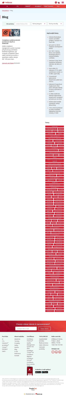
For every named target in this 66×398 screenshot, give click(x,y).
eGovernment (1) (58, 170)
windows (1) (58, 306)
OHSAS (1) (55, 196)
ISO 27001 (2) (59, 242)
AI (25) (54, 251)
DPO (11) (61, 220)
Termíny (16, 341)
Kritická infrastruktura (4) (54, 265)
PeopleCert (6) (59, 199)
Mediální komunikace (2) (52, 282)
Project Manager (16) (51, 128)
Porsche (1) (49, 242)
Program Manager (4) (54, 136)
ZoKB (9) (48, 145)
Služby (16, 345)
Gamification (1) (58, 204)
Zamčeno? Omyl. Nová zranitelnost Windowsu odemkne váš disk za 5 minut (55, 63)
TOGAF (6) (61, 145)
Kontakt (16, 355)
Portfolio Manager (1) (54, 177)
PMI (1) (47, 223)
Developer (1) (59, 311)
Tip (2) (49, 140)
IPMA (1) (53, 223)
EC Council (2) (50, 237)
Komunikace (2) (50, 280)
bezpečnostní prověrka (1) (55, 301)
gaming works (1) (58, 211)
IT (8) (54, 168)
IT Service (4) (49, 155)
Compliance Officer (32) (57, 232)
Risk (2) (61, 155)
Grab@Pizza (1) (50, 175)
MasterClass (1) (58, 284)
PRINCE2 (5, 343)
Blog (15, 349)
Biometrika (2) (59, 263)
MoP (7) (55, 131)
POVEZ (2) (50, 143)
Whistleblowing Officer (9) (54, 256)
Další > (4, 351)
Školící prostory (43, 343)
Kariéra (16, 347)
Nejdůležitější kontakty (43, 340)
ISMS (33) (54, 145)
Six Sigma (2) (59, 194)
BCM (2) (61, 150)
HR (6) (49, 273)
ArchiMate (5, 345)
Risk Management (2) (51, 189)
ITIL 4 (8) (61, 189)
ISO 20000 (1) (50, 208)
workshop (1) (59, 213)
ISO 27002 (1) (59, 239)
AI (2, 339)
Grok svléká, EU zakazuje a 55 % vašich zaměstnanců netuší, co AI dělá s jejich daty (55, 71)
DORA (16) (48, 251)
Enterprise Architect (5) (51, 150)
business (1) (49, 213)
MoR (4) (54, 157)
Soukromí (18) (59, 258)
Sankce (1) (59, 292)
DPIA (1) (48, 168)
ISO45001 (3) (54, 182)
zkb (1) (49, 306)
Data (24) (60, 254)
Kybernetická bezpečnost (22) (54, 249)
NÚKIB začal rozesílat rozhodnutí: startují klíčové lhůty (55, 103)
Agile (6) (61, 128)
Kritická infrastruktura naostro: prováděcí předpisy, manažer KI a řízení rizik (55, 39)
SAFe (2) (48, 220)
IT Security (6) (58, 140)
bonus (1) (61, 294)
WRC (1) (54, 303)
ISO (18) (60, 180)
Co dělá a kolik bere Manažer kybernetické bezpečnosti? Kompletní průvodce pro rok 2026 (55, 96)
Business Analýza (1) (58, 225)
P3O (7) (60, 175)
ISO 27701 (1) (50, 239)
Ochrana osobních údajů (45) (54, 218)
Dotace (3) (59, 143)
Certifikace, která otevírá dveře (30, 364)
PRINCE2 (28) (54, 126)
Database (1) (49, 311)
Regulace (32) (60, 261)
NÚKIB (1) (61, 303)
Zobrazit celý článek (8, 63)
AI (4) (62, 282)
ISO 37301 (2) (59, 237)
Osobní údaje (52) (51, 268)
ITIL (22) (56, 155)
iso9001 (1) (49, 299)
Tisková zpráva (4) (55, 277)
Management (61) (58, 246)
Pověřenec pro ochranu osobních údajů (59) (54, 160)
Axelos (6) (49, 199)
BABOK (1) (48, 225)
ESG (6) (48, 246)
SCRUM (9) (48, 131)
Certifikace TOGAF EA (30, 351)
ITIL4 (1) (54, 220)
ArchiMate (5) (55, 147)
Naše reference (43, 345)
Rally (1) (48, 303)
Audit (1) (54, 294)
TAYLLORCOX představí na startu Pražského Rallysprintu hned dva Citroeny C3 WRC (55, 110)
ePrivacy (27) (49, 230)
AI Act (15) (61, 251)
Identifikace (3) (50, 263)
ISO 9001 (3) (49, 201)
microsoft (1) (50, 308)
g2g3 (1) (48, 211)
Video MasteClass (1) (54, 287)
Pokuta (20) (49, 258)
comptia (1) (50, 292)
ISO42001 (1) (58, 273)
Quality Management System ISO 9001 (31, 345)
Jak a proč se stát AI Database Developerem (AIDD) (55, 46)
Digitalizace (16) (50, 261)
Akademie (17, 339)
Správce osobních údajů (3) (54, 163)
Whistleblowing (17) (54, 234)
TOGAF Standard (4, 348)
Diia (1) (48, 294)
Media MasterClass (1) (55, 289)
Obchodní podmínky (42, 348)
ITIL (3, 341)
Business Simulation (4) (54, 173)
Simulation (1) (50, 206)
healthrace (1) (58, 296)
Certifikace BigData (30, 355)
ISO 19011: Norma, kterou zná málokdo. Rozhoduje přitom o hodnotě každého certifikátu (54, 54)
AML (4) (60, 268)
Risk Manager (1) (54, 187)
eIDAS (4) (61, 131)
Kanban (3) (49, 204)
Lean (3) (49, 194)
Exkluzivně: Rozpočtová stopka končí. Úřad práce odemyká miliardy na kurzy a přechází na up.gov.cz (55, 87)
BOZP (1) (48, 196)
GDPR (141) (50, 133)
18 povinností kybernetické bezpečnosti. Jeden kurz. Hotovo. (55, 79)
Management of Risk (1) (54, 185)
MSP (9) (59, 133)
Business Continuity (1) (55, 152)
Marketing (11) (50, 254)
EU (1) (49, 284)
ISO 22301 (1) (60, 223)
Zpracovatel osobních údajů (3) (55, 165)
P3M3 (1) (61, 196)
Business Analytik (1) (54, 227)
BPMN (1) (60, 206)
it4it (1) (49, 215)
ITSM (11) (49, 170)
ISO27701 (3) (59, 215)
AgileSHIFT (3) (51, 180)
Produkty (17, 343)
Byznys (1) (60, 168)
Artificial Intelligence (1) (57, 270)
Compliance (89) (59, 230)
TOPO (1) (48, 270)
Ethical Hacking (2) (58, 192)
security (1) (59, 308)
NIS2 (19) (49, 244)
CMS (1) (48, 232)
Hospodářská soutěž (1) (54, 275)
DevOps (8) (49, 192)
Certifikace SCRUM (30, 359)
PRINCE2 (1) (59, 208)
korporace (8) (59, 244)
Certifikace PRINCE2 (30, 340)
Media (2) (60, 280)
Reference (17, 353)
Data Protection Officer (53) (54, 138)
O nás (16, 351)
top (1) (49, 296)
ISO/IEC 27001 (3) (59, 201)
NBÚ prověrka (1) (58, 299)
